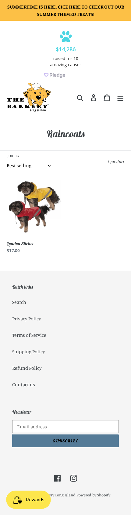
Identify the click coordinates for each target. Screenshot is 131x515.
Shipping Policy (28, 351)
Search (19, 302)
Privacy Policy (26, 318)
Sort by (13, 155)
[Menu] (120, 98)
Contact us (23, 384)
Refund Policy (27, 368)
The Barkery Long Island (55, 494)
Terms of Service (29, 335)
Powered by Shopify (93, 494)
